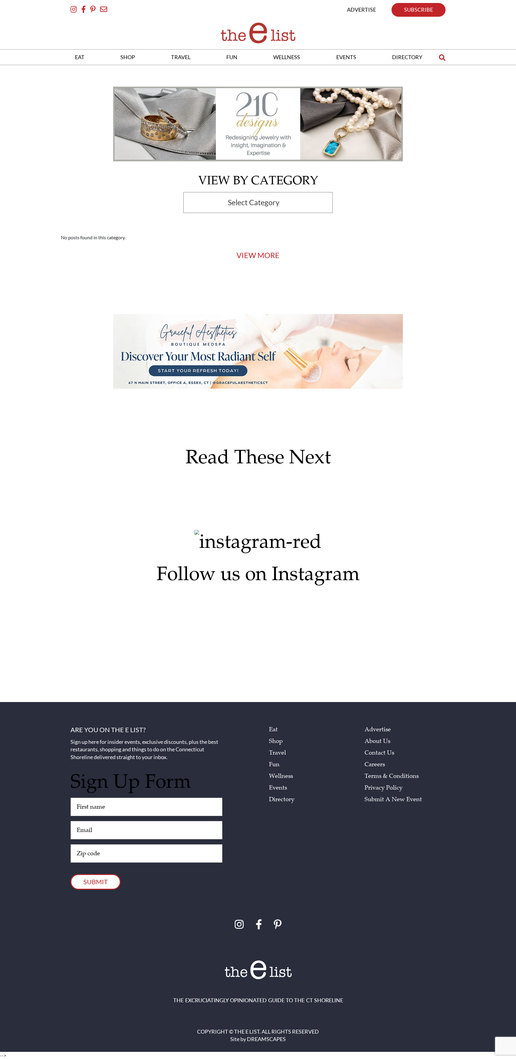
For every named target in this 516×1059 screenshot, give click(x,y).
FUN (231, 57)
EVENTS (346, 57)
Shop (276, 741)
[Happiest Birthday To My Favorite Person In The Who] (109, 603)
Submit (95, 882)
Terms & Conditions (392, 776)
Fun (274, 764)
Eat (273, 729)
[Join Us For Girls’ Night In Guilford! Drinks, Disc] (407, 626)
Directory (281, 799)
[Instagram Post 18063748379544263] (208, 601)
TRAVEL (181, 57)
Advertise (378, 729)
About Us (377, 741)
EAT (80, 57)
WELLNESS (286, 57)
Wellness (281, 776)
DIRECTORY (407, 57)
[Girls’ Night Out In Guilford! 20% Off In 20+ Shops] (307, 609)
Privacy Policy (384, 787)
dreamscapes (266, 1039)
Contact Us (379, 752)
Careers (375, 764)
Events (278, 787)
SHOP (127, 57)
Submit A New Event (393, 799)
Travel (277, 752)
